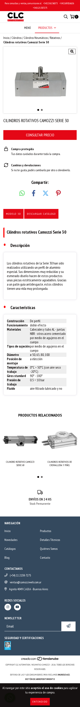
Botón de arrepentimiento (40, 679)
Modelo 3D (13, 213)
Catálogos (10, 549)
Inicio (6, 38)
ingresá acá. (64, 674)
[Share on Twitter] (45, 193)
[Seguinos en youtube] (17, 607)
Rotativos (55, 38)
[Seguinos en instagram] (7, 607)
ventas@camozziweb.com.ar (25, 582)
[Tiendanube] (40, 660)
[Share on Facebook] (33, 193)
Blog (7, 558)
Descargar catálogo (41, 213)
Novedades (10, 540)
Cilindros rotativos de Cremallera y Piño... (60, 463)
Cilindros (17, 38)
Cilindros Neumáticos (36, 38)
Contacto (45, 558)
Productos (45, 531)
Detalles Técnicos (50, 540)
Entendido (40, 701)
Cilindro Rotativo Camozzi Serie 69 (20, 463)
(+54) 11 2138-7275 (20, 575)
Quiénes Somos (49, 549)
